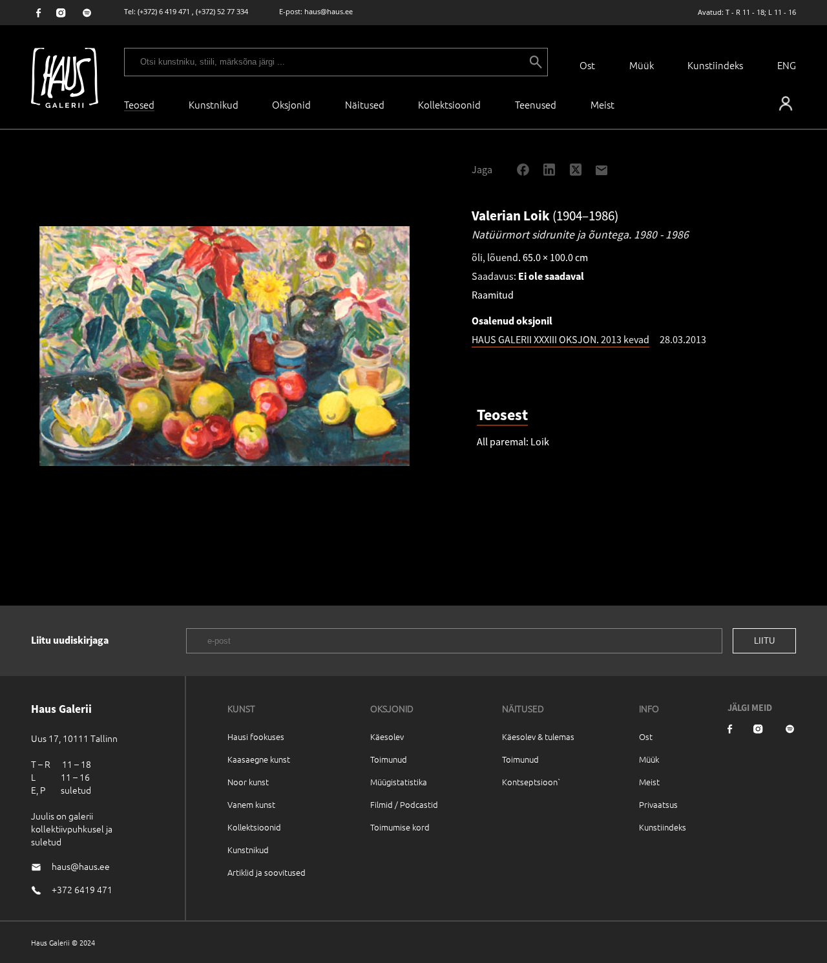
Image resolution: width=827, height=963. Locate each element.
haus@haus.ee (328, 11)
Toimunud (388, 759)
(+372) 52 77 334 (222, 11)
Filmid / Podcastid (404, 804)
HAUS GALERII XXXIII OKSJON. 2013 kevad (560, 339)
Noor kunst (248, 782)
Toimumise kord (400, 827)
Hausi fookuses (255, 736)
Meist (649, 782)
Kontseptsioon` (531, 782)
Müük (641, 65)
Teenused (535, 104)
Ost (587, 65)
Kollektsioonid (449, 104)
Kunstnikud (213, 104)
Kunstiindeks (715, 65)
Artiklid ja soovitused (266, 872)
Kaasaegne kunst (258, 759)
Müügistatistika (398, 782)
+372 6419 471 (82, 889)
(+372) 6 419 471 (164, 11)
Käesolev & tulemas (538, 736)
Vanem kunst (251, 804)
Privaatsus (658, 804)
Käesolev (387, 736)
